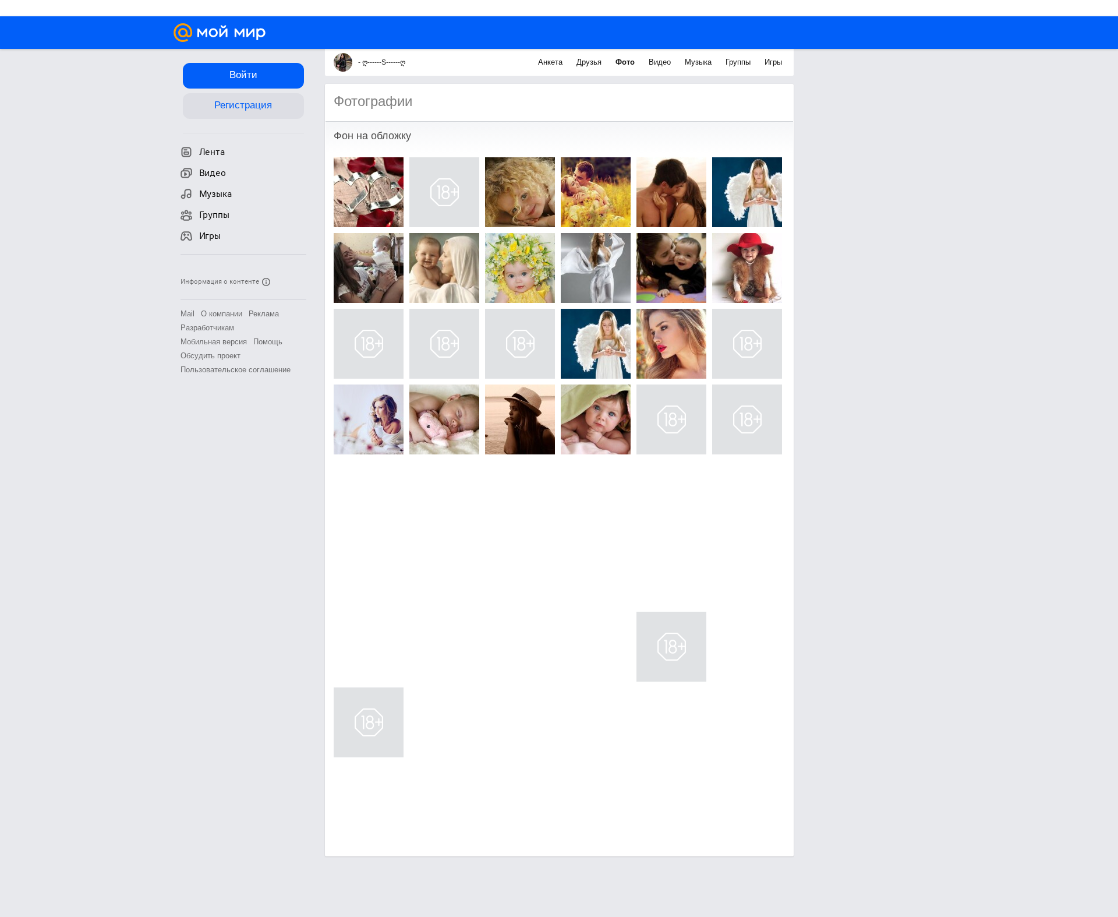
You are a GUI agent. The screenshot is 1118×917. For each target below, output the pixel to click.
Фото (626, 62)
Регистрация (243, 105)
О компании (221, 313)
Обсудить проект (210, 355)
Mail (187, 313)
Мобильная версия (214, 341)
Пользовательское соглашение (236, 369)
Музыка (699, 62)
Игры (773, 62)
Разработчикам (207, 327)
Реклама (264, 313)
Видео (661, 62)
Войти (243, 74)
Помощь (267, 341)
